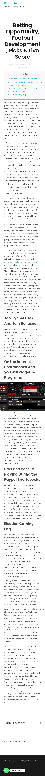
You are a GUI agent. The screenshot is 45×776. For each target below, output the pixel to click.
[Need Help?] (6, 770)
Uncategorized (24, 67)
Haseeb (32, 65)
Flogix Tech (12, 3)
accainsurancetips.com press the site (20, 262)
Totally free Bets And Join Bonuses (22, 79)
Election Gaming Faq (17, 94)
